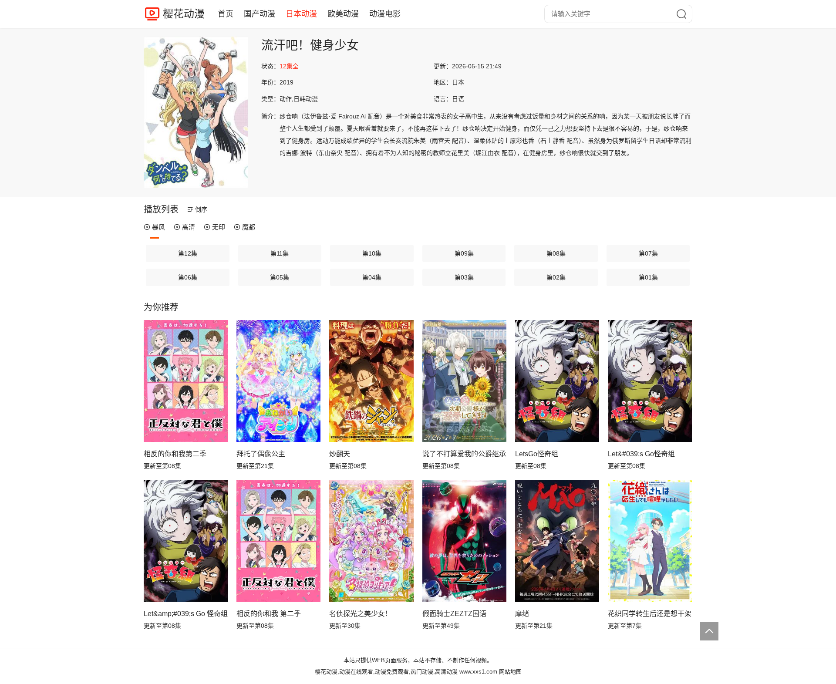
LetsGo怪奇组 (536, 454)
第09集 (464, 253)
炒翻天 (339, 454)
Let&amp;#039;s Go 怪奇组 (186, 613)
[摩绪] (557, 541)
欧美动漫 (343, 14)
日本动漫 (301, 14)
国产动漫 (259, 14)
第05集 (279, 277)
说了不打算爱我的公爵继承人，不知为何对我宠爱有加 (464, 454)
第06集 (187, 277)
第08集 (556, 253)
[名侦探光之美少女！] (371, 541)
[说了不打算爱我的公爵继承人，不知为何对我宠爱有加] (464, 381)
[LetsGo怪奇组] (557, 381)
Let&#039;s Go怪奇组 (641, 454)
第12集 (187, 253)
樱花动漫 (184, 14)
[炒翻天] (371, 381)
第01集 (648, 277)
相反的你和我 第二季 (268, 613)
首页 (225, 14)
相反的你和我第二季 (175, 454)
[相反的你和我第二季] (186, 381)
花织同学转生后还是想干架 (649, 613)
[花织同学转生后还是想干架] (650, 541)
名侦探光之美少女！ (360, 613)
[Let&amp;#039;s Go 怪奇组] (186, 541)
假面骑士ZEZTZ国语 (454, 613)
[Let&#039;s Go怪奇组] (650, 381)
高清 (188, 227)
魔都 (248, 227)
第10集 (371, 253)
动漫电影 (385, 14)
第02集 (556, 277)
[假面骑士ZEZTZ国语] (464, 541)
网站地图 (510, 671)
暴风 (158, 227)
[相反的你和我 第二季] (278, 541)
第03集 (464, 277)
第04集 (371, 277)
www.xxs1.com (478, 671)
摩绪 (522, 613)
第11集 (279, 253)
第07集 (648, 253)
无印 (218, 227)
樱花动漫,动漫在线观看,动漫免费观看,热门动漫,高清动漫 (386, 671)
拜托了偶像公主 (260, 454)
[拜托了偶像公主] (278, 381)
